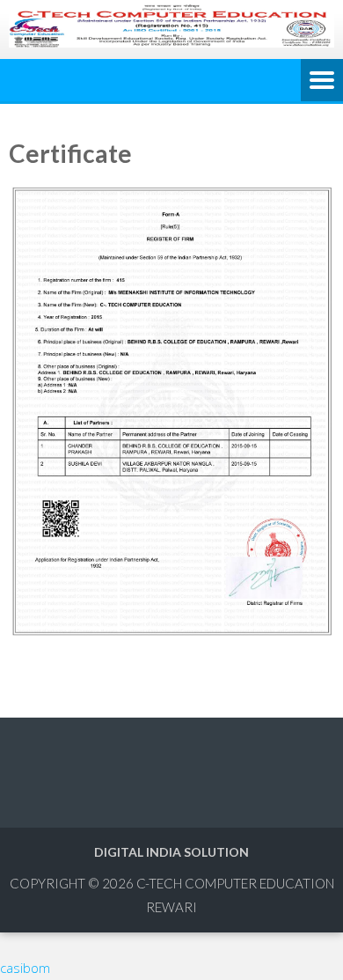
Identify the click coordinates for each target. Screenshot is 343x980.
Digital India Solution (171, 851)
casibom (25, 967)
